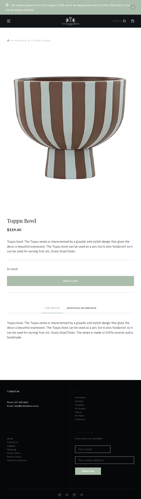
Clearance (80, 419)
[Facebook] (67, 495)
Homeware (80, 397)
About (10, 438)
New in (78, 412)
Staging (11, 445)
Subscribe (88, 471)
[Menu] (8, 21)
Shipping (11, 449)
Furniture (79, 404)
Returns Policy (14, 456)
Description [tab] (52, 308)
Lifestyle (79, 401)
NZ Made (79, 415)
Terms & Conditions (17, 460)
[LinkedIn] (74, 495)
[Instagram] (59, 495)
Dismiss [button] (132, 7)
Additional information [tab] (81, 308)
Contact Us (12, 442)
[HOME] (8, 40)
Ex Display (80, 408)
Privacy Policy (14, 453)
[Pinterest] (81, 495)
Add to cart (70, 281)
